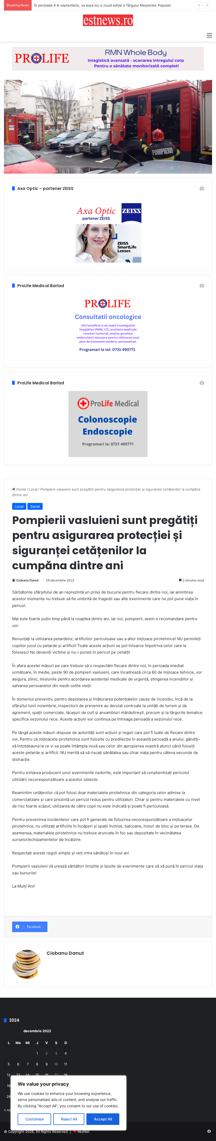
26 (9, 1096)
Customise (34, 1119)
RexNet (83, 1131)
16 (46, 1075)
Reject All (69, 1119)
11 (65, 1064)
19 (9, 1086)
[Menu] (209, 35)
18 (65, 1075)
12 (9, 1075)
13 (18, 1075)
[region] (68, 1102)
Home (20, 489)
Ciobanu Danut (27, 580)
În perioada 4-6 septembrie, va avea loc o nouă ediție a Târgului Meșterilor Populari (102, 5)
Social (35, 506)
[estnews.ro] (108, 20)
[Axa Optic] (108, 58)
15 (37, 1075)
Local (33, 489)
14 (28, 1075)
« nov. (9, 1110)
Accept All (103, 1119)
